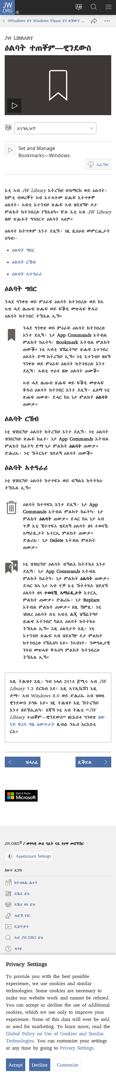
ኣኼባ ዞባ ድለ (20, 905)
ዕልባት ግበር (23, 250)
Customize (68, 1064)
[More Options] (107, 21)
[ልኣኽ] (94, 21)
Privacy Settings (76, 1047)
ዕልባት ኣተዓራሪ (27, 273)
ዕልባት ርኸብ (24, 261)
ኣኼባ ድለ (17, 894)
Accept (16, 1064)
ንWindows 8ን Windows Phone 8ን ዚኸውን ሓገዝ (46, 21)
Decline (40, 1064)
